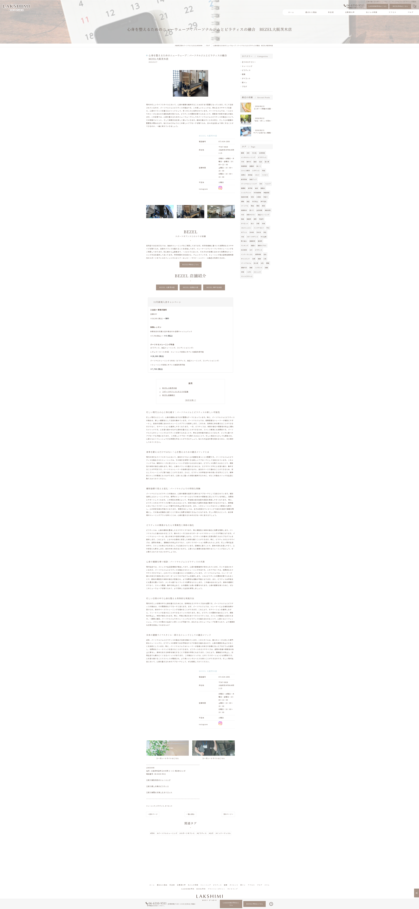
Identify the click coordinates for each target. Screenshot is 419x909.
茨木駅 (252, 232)
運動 (242, 201)
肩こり (259, 166)
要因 (258, 206)
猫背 (256, 188)
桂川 (252, 223)
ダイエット (169, 806)
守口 (267, 228)
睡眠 (242, 153)
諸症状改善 (244, 197)
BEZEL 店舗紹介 (168, 395)
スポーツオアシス (252, 237)
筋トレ (244, 82)
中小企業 (263, 237)
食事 (255, 219)
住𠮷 (260, 162)
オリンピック (245, 259)
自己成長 (244, 250)
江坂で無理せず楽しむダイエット (159, 792)
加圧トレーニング (263, 215)
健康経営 (252, 241)
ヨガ (251, 250)
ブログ (244, 86)
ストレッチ (257, 272)
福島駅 (249, 219)
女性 (262, 263)
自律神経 (262, 153)
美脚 (251, 267)
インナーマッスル (246, 254)
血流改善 (259, 210)
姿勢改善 (258, 254)
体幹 (248, 153)
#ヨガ (211, 833)
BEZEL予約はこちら (400, 6)
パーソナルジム (246, 263)
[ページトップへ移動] (271, 904)
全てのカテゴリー (249, 62)
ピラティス (160, 806)
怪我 (252, 197)
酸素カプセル (262, 245)
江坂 (265, 259)
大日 (242, 215)
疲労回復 (244, 179)
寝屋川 (253, 245)
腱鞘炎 (263, 188)
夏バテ (252, 210)
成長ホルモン (251, 215)
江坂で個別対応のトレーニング (158, 780)
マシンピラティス (246, 276)
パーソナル (244, 206)
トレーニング (150, 806)
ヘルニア (268, 184)
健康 (243, 74)
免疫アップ (253, 179)
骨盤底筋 (266, 192)
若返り (266, 197)
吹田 (263, 170)
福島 (242, 219)
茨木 (260, 184)
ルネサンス (255, 170)
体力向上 (255, 201)
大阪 (242, 237)
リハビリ (265, 175)
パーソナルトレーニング (249, 184)
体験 (242, 272)
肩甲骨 (250, 188)
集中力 (249, 162)
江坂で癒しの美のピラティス (157, 786)
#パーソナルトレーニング (167, 833)
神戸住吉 (263, 201)
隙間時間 (244, 166)
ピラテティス (262, 157)
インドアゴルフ (259, 228)
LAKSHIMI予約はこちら (377, 6)
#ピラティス (202, 833)
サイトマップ (232, 889)
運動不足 (244, 267)
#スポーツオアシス (187, 833)
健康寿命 (244, 210)
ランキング (244, 245)
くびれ (249, 272)
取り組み (244, 241)
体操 (263, 223)
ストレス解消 (245, 170)
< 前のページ (153, 814)
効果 (253, 259)
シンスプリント (246, 192)
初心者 (256, 263)
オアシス (244, 232)
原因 (263, 206)
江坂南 (259, 197)
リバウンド (258, 267)
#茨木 (152, 833)
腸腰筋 (243, 188)
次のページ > (228, 814)
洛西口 (243, 175)
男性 (265, 232)
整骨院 (260, 241)
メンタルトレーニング (248, 157)
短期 (266, 267)
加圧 (248, 201)
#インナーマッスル (223, 833)
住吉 (265, 254)
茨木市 (259, 232)
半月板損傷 (257, 192)
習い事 (267, 162)
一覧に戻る (190, 814)
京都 (258, 223)
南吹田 (250, 175)
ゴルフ (257, 175)
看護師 (252, 166)
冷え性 (254, 153)
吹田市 (261, 219)
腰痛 (267, 263)
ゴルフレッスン (246, 228)
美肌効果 (268, 210)
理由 (252, 206)
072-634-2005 (224, 141)
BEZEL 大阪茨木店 (169, 388)
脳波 (255, 162)
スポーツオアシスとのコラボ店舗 (175, 391)
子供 (242, 162)
